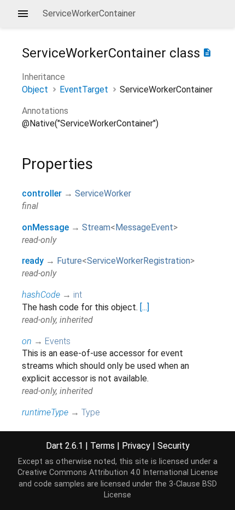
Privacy (136, 446)
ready (33, 261)
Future (69, 261)
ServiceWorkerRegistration (138, 261)
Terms (102, 446)
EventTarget (84, 89)
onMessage (45, 227)
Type (90, 412)
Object (35, 89)
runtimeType (45, 412)
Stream (96, 227)
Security (173, 446)
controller (42, 193)
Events (57, 341)
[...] (144, 307)
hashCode (41, 294)
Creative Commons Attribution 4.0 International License (117, 472)
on (27, 341)
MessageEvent (144, 227)
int (77, 294)
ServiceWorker (103, 193)
